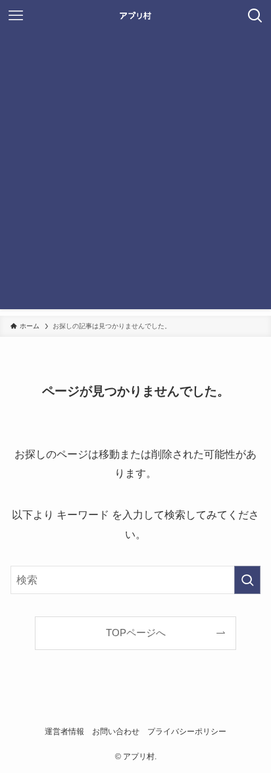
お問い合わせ (115, 731)
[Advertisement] (135, 173)
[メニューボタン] (16, 16)
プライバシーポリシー (186, 731)
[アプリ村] (135, 16)
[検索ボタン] (255, 16)
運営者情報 (64, 731)
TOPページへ (136, 633)
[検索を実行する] (247, 580)
